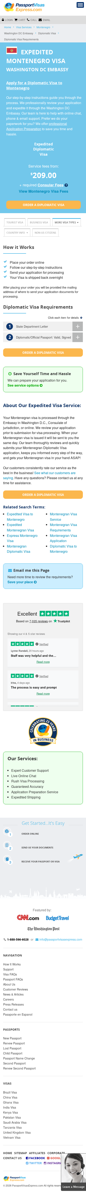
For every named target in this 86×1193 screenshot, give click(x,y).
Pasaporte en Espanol (17, 1014)
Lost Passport (12, 1048)
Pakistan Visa (12, 1117)
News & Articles (13, 994)
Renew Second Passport (19, 1068)
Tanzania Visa (12, 1127)
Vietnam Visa (11, 1137)
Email (46, 19)
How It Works (12, 964)
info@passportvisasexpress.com (60, 939)
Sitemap (20, 1153)
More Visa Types (65, 222)
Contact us (10, 1009)
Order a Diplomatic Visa (43, 205)
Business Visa (39, 222)
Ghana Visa (11, 1102)
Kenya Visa (10, 1112)
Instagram (55, 1163)
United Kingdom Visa (17, 1132)
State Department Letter (28, 326)
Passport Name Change (19, 1058)
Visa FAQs (10, 974)
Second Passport (14, 1063)
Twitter (35, 1163)
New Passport (12, 1038)
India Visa (9, 1107)
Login (9, 19)
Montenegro (43, 27)
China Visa (10, 1097)
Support (8, 969)
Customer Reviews (15, 989)
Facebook (36, 1158)
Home (7, 27)
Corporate (56, 1153)
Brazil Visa (10, 1092)
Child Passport (12, 1053)
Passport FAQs (13, 979)
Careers (8, 999)
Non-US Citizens (45, 232)
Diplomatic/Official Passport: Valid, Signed (40, 337)
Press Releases (13, 1004)
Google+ (56, 1158)
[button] (73, 1171)
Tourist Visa (14, 222)
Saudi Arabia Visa (15, 1122)
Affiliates (37, 1153)
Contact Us (12, 1158)
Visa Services (24, 27)
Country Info (15, 232)
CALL (33, 19)
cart (21, 19)
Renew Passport (14, 1043)
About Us (9, 984)
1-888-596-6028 (18, 939)
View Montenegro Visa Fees (43, 191)
